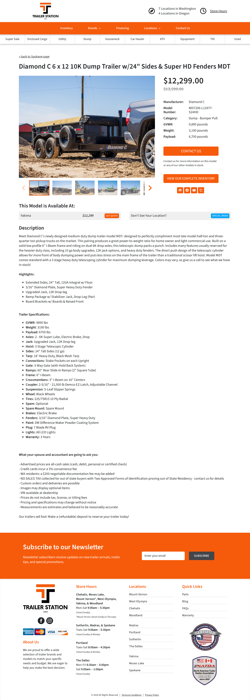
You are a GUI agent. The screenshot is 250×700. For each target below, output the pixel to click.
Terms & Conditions (131, 695)
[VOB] (204, 624)
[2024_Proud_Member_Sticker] (204, 657)
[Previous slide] (24, 188)
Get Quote (112, 216)
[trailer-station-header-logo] (45, 4)
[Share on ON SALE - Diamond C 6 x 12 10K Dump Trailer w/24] (180, 190)
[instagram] (49, 620)
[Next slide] (150, 188)
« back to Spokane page (34, 56)
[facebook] (41, 620)
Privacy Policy (152, 695)
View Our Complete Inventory (191, 178)
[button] (39, 188)
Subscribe (201, 556)
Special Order (220, 216)
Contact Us (191, 151)
